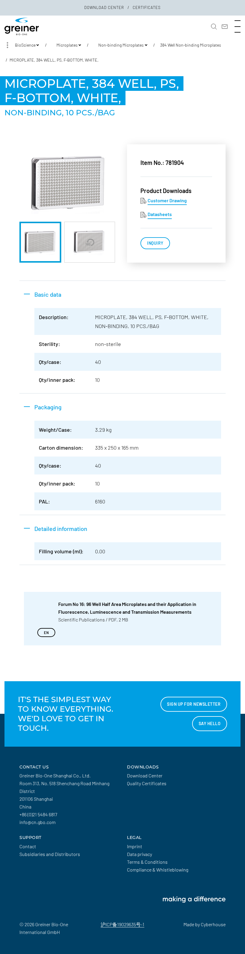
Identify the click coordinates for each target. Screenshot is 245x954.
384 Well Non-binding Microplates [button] (190, 45)
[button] (214, 26)
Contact (27, 846)
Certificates (147, 7)
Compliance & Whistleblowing (157, 869)
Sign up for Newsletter (193, 704)
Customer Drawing (167, 200)
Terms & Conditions (147, 862)
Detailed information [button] (60, 528)
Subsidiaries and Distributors (49, 854)
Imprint (134, 846)
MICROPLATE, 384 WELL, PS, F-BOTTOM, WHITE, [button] (54, 59)
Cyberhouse (213, 924)
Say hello (210, 723)
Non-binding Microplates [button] (121, 45)
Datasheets (160, 214)
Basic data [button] (47, 294)
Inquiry (155, 243)
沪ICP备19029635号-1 (122, 924)
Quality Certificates (146, 783)
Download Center (104, 7)
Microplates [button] (67, 45)
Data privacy (139, 854)
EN (46, 632)
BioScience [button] (25, 45)
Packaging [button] (48, 407)
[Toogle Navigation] (238, 27)
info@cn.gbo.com (37, 822)
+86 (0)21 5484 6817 (38, 814)
